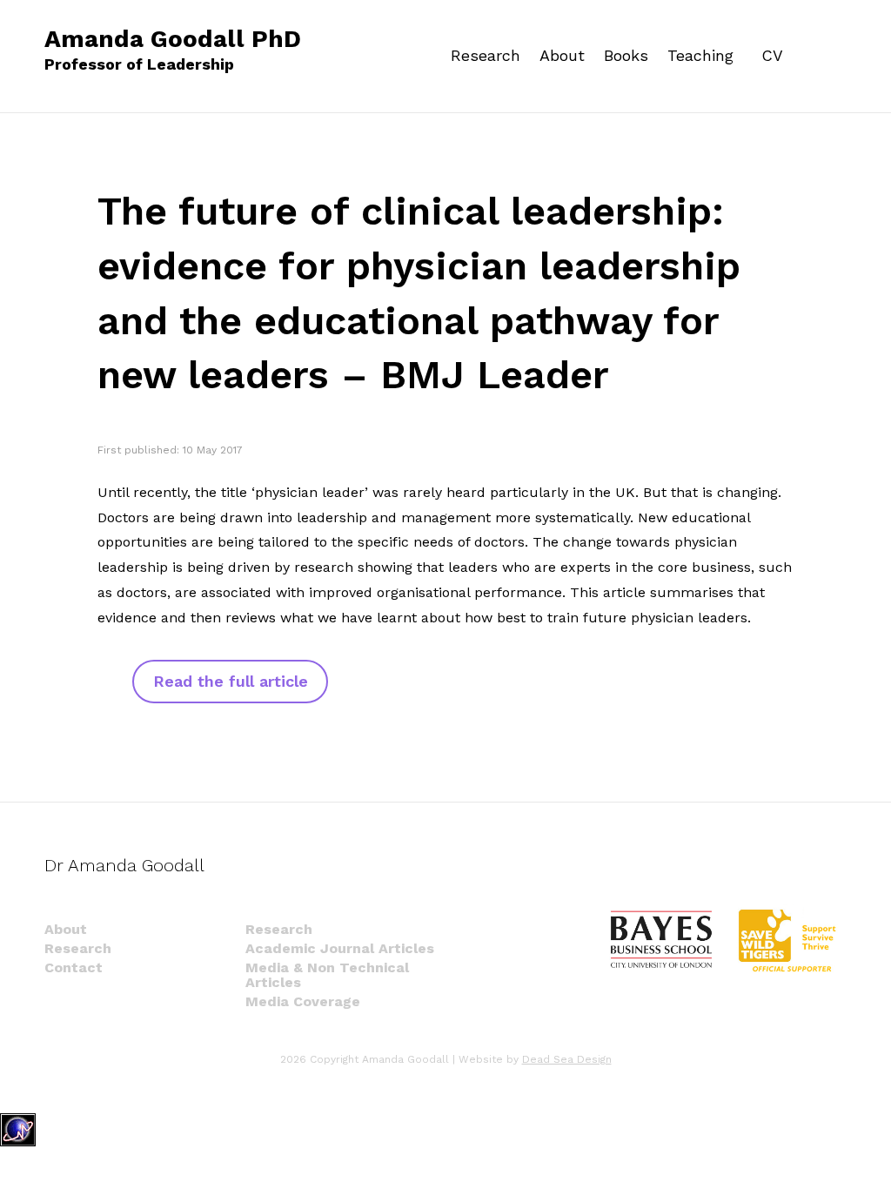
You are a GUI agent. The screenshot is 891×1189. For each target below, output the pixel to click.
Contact (73, 967)
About (562, 55)
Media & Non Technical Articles (327, 975)
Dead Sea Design (567, 1059)
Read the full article (230, 681)
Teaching (700, 55)
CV (772, 55)
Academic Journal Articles (339, 948)
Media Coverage (302, 1001)
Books (626, 55)
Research (485, 55)
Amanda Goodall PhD (172, 50)
